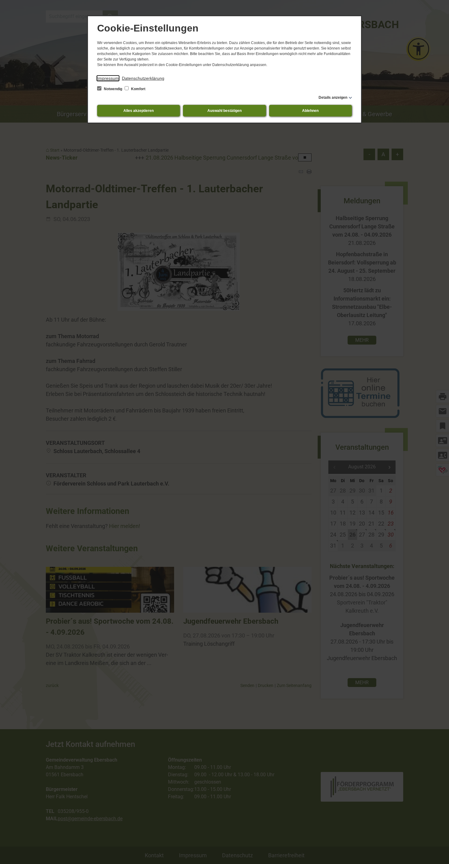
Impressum (108, 78)
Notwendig (113, 89)
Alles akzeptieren (138, 111)
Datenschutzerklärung (143, 78)
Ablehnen (310, 111)
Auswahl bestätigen (224, 111)
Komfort (137, 89)
